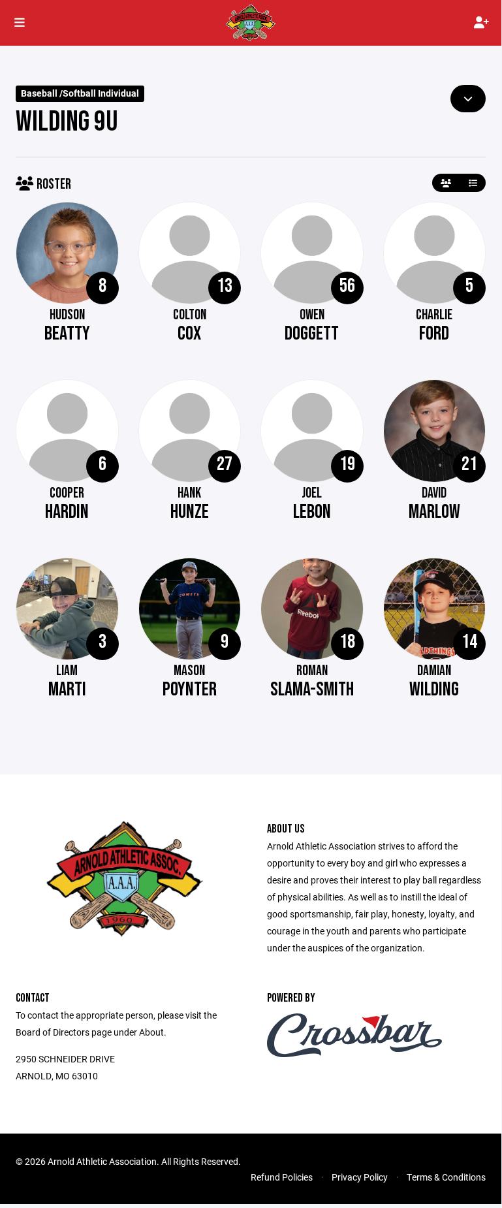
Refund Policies (282, 1177)
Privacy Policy (360, 1177)
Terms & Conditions (446, 1177)
